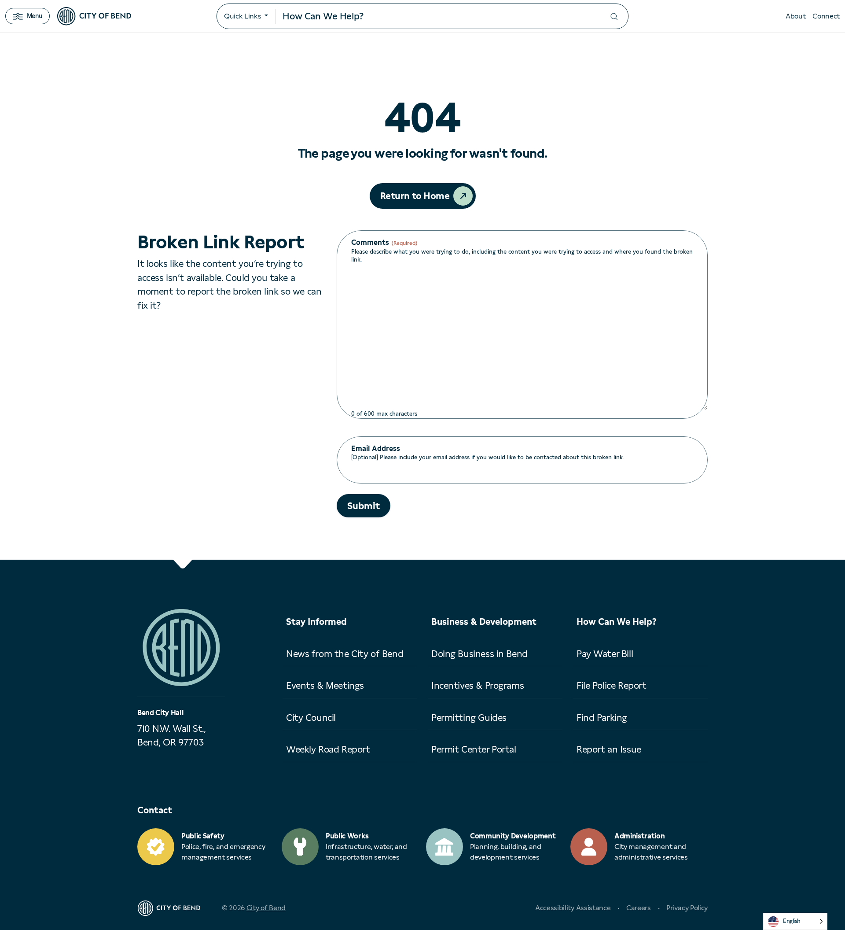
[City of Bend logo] (94, 16)
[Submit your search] (614, 16)
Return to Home (415, 195)
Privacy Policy (687, 908)
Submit (363, 505)
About (795, 16)
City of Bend (266, 908)
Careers (638, 908)
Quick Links (242, 16)
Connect (826, 16)
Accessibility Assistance (572, 908)
